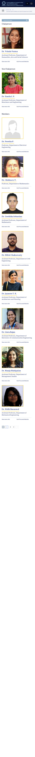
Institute (7, 9)
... (11, 9)
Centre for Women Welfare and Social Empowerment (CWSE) (19, 11)
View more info (6, 61)
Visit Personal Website (23, 61)
